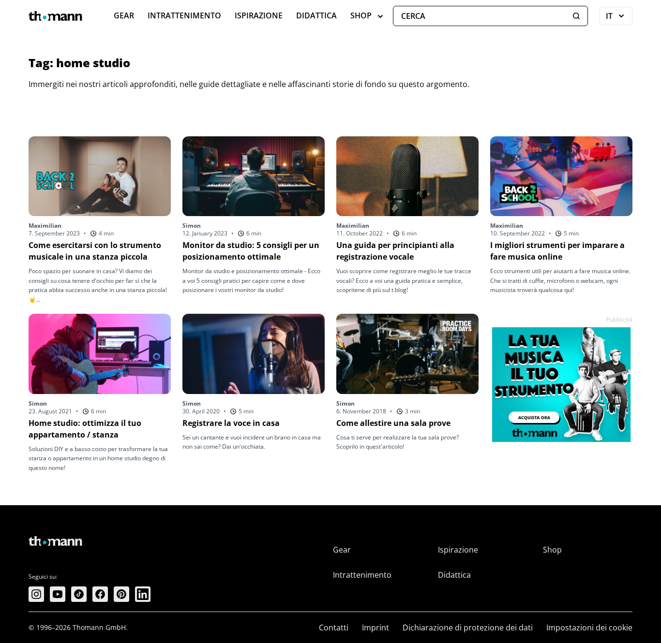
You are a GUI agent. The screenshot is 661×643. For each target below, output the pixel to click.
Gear (124, 15)
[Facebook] (100, 594)
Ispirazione (259, 15)
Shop (361, 15)
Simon (191, 225)
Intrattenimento (184, 15)
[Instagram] (36, 594)
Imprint (375, 627)
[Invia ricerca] (576, 16)
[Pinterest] (121, 594)
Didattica (316, 15)
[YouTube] (57, 594)
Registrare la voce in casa (231, 423)
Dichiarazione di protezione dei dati (468, 627)
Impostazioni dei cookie (589, 627)
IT (619, 18)
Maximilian (45, 225)
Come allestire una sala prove (393, 423)
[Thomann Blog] (56, 16)
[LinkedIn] (142, 594)
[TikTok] (79, 594)
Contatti (333, 627)
